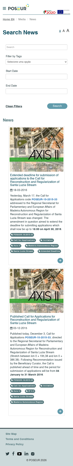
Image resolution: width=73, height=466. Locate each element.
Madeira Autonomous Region (43, 246)
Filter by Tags (14, 56)
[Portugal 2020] (49, 10)
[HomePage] (18, 5)
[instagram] (32, 454)
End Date (11, 86)
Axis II (16, 246)
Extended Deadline (50, 251)
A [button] (60, 31)
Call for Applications (24, 240)
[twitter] (8, 453)
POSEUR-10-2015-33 (44, 199)
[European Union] (63, 10)
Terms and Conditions (20, 439)
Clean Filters (14, 106)
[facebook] (13, 454)
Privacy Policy (15, 444)
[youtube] (19, 453)
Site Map (11, 434)
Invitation (47, 240)
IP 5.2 (31, 391)
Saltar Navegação (40, 2)
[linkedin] (26, 453)
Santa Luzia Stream (23, 251)
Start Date (12, 71)
